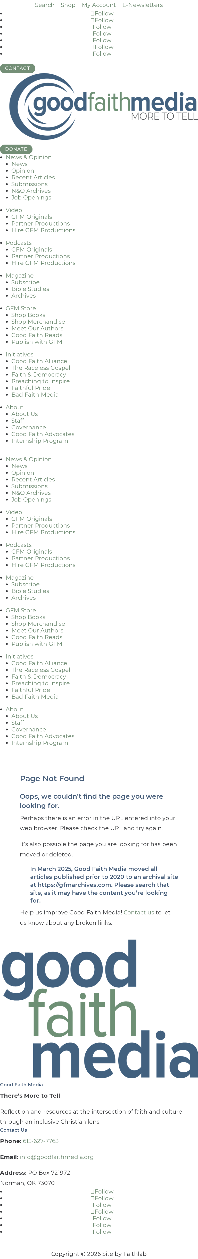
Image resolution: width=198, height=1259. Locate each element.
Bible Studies (30, 289)
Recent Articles (33, 177)
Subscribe (25, 282)
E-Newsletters (142, 5)
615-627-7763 (41, 1141)
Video (14, 210)
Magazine (20, 275)
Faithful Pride (30, 388)
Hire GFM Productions (43, 230)
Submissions (29, 184)
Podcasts (19, 242)
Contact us (139, 912)
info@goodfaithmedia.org (57, 1157)
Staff (17, 420)
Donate (16, 149)
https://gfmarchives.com (74, 884)
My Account (99, 5)
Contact (17, 68)
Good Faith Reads (36, 335)
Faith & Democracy (38, 374)
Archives (23, 295)
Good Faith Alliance (39, 361)
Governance (28, 427)
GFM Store (21, 308)
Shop (68, 5)
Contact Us (13, 1130)
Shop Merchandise (38, 321)
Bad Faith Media (35, 394)
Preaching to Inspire (40, 381)
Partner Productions (40, 223)
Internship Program (39, 440)
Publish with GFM (36, 341)
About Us (24, 414)
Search (45, 5)
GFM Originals (31, 216)
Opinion (22, 170)
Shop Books (28, 315)
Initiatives (20, 354)
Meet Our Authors (37, 328)
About (14, 407)
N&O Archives (31, 190)
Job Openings (31, 197)
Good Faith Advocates (43, 434)
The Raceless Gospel (40, 367)
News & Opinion (29, 157)
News (19, 164)
